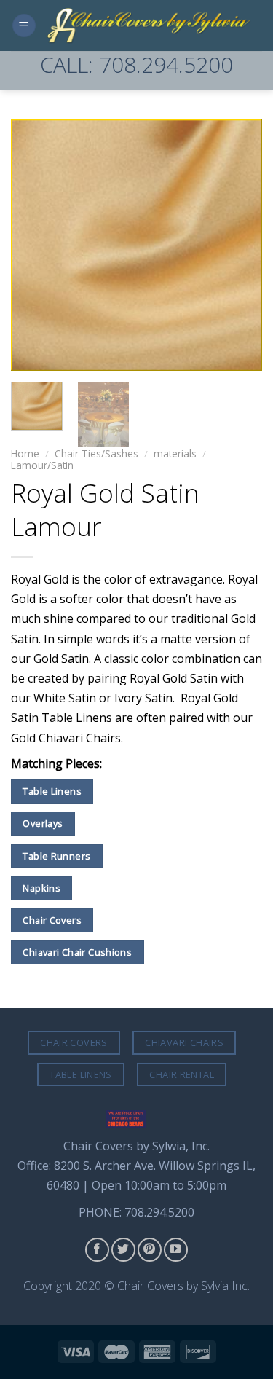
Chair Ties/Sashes (96, 453)
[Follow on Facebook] (97, 1250)
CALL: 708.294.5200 (136, 64)
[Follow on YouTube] (176, 1250)
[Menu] (24, 26)
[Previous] (34, 245)
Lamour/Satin (42, 465)
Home (25, 453)
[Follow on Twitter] (123, 1250)
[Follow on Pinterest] (150, 1250)
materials (175, 453)
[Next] (239, 245)
